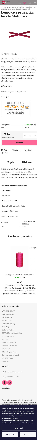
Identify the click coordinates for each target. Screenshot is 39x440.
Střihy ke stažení (8, 330)
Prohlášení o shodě (9, 342)
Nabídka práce (7, 327)
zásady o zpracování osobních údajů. (22, 423)
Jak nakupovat (7, 317)
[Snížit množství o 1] (24, 135)
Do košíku (19, 143)
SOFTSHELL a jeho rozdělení (12, 333)
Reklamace (6, 349)
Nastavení (19, 428)
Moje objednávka (8, 314)
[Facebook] (4, 382)
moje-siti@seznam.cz (15, 372)
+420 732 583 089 (13, 376)
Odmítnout (10, 435)
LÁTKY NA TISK (7, 358)
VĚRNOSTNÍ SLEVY (8, 311)
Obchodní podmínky (9, 352)
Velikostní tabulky (8, 324)
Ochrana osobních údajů (10, 355)
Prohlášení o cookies (9, 346)
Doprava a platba (8, 336)
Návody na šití (7, 320)
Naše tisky (5, 361)
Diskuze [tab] (27, 162)
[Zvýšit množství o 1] (35, 135)
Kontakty (5, 339)
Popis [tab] (10, 162)
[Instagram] (9, 382)
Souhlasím (28, 435)
